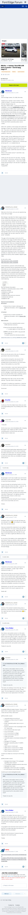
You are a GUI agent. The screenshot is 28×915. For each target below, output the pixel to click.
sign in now (10, 876)
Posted (11, 92)
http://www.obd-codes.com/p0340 (9, 261)
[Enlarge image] (12, 522)
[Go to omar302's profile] (2, 420)
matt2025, (5, 60)
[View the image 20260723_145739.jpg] (10, 50)
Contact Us (11, 905)
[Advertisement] (14, 23)
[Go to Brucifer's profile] (2, 400)
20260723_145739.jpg (7, 59)
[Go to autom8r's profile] (2, 350)
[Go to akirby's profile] (2, 850)
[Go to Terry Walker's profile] (2, 629)
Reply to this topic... (9, 885)
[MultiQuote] (2, 173)
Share (7, 893)
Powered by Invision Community (14, 912)
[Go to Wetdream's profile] (2, 91)
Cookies (17, 905)
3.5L (13, 80)
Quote (6, 172)
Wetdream (5, 78)
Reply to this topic (14, 85)
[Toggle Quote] (3, 663)
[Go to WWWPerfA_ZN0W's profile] (2, 208)
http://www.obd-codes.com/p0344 (9, 262)
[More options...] (25, 92)
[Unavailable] (5, 283)
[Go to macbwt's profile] (2, 445)
